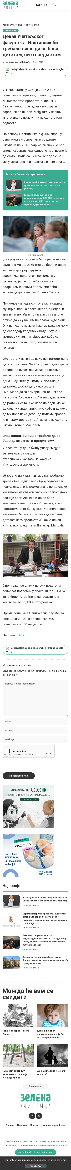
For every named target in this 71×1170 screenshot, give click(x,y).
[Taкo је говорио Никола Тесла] (18, 1015)
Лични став (10, 30)
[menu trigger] (64, 5)
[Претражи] (53, 5)
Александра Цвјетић (19, 62)
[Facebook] (32, 1116)
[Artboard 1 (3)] (28, 806)
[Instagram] (39, 1116)
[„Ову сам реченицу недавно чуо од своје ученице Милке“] (18, 1055)
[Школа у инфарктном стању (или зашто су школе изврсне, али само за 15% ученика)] (35, 185)
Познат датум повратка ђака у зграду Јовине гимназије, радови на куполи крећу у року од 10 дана (45, 960)
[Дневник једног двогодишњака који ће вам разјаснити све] (52, 1015)
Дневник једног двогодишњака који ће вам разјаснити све (50, 1034)
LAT (46, 5)
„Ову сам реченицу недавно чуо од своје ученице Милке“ (15, 1074)
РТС (22, 635)
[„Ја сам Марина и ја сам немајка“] (52, 1055)
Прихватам (35, 1166)
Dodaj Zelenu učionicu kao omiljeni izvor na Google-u (37, 71)
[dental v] (28, 855)
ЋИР (39, 5)
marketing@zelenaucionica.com (35, 1152)
